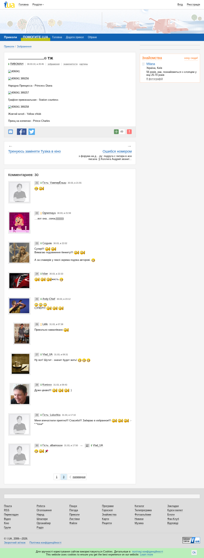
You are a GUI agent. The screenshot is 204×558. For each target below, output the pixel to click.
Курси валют (175, 510)
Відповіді (172, 523)
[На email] (10, 131)
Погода (73, 510)
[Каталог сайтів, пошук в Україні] (191, 538)
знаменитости (70, 64)
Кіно (6, 523)
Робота (41, 505)
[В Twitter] (31, 132)
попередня (79, 476)
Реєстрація (193, 4)
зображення (54, 64)
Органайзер (44, 523)
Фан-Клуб (173, 518)
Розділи (37, 4)
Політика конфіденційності (45, 542)
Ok (194, 552)
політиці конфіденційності (147, 551)
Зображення (24, 46)
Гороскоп (107, 510)
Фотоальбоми (143, 514)
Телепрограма (143, 510)
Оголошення (44, 510)
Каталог (139, 505)
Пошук (73, 505)
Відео (7, 518)
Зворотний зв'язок (15, 542)
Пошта (8, 505)
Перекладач (11, 514)
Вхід (180, 4)
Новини (139, 518)
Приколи (9, 46)
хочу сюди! (191, 57)
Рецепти (107, 523)
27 (87, 445)
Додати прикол (75, 37)
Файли (73, 523)
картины (83, 64)
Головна (23, 4)
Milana (150, 63)
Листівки (74, 518)
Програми (108, 505)
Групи (7, 527)
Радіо (40, 527)
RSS (6, 510)
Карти (105, 518)
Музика (139, 523)
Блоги (171, 514)
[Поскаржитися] (129, 131)
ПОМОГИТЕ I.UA (35, 37)
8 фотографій (154, 78)
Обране (92, 37)
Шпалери (42, 518)
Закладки (173, 505)
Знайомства (152, 58)
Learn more (146, 554)
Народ (40, 514)
